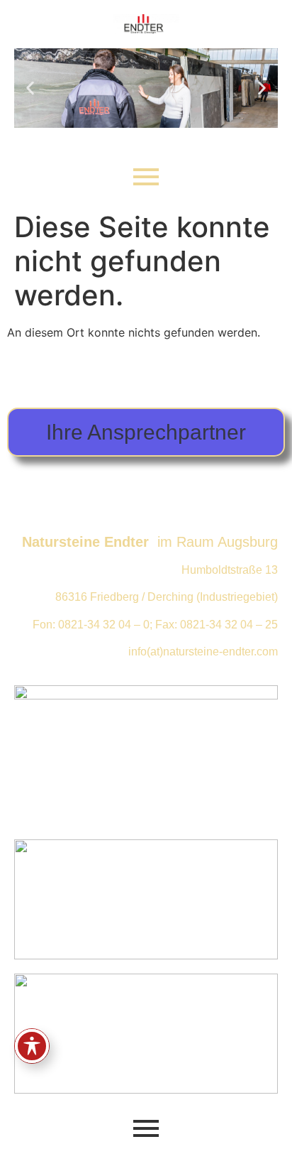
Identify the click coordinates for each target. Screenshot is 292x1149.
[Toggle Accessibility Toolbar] (32, 1046)
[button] (30, 88)
